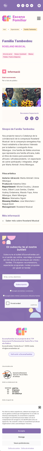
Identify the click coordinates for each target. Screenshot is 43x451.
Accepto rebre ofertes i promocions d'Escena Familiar (22, 296)
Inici (4, 29)
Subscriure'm (21, 284)
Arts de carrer (7, 54)
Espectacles (15, 29)
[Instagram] (22, 5)
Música (31, 54)
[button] (40, 407)
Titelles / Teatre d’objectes (11, 57)
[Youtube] (27, 5)
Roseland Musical (30, 221)
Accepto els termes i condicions (22, 291)
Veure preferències (21, 443)
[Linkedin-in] (31, 5)
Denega (21, 437)
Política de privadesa (27, 448)
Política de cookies (14, 448)
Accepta (21, 431)
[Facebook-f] (18, 5)
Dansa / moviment (20, 54)
